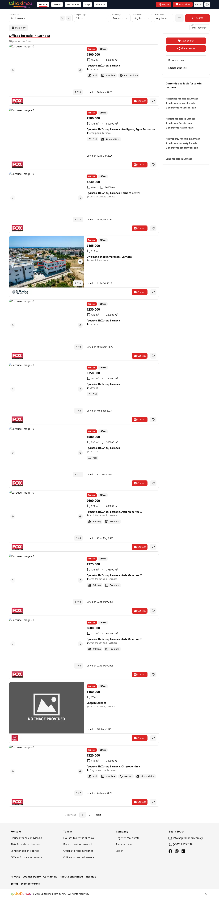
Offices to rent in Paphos (78, 851)
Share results (188, 48)
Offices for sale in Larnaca (26, 857)
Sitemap (91, 876)
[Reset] (62, 18)
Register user (124, 844)
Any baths (161, 18)
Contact (141, 100)
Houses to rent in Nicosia (78, 838)
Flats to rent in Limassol (77, 844)
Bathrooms (159, 14)
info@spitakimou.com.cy (188, 838)
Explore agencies (177, 67)
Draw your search (177, 60)
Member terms (30, 883)
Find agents (73, 4)
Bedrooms (137, 14)
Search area (15, 14)
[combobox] (41, 18)
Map (87, 4)
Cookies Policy (32, 876)
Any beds (139, 18)
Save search (187, 40)
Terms (14, 883)
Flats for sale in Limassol (25, 844)
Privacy (15, 876)
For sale (43, 4)
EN (196, 4)
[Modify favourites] (153, 101)
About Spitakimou (71, 876)
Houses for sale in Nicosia (26, 838)
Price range (116, 14)
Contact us (50, 876)
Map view (20, 27)
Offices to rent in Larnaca (78, 857)
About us (100, 4)
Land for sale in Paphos (25, 851)
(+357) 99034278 (183, 844)
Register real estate (127, 838)
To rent (57, 4)
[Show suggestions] (68, 18)
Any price (118, 18)
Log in (119, 851)
